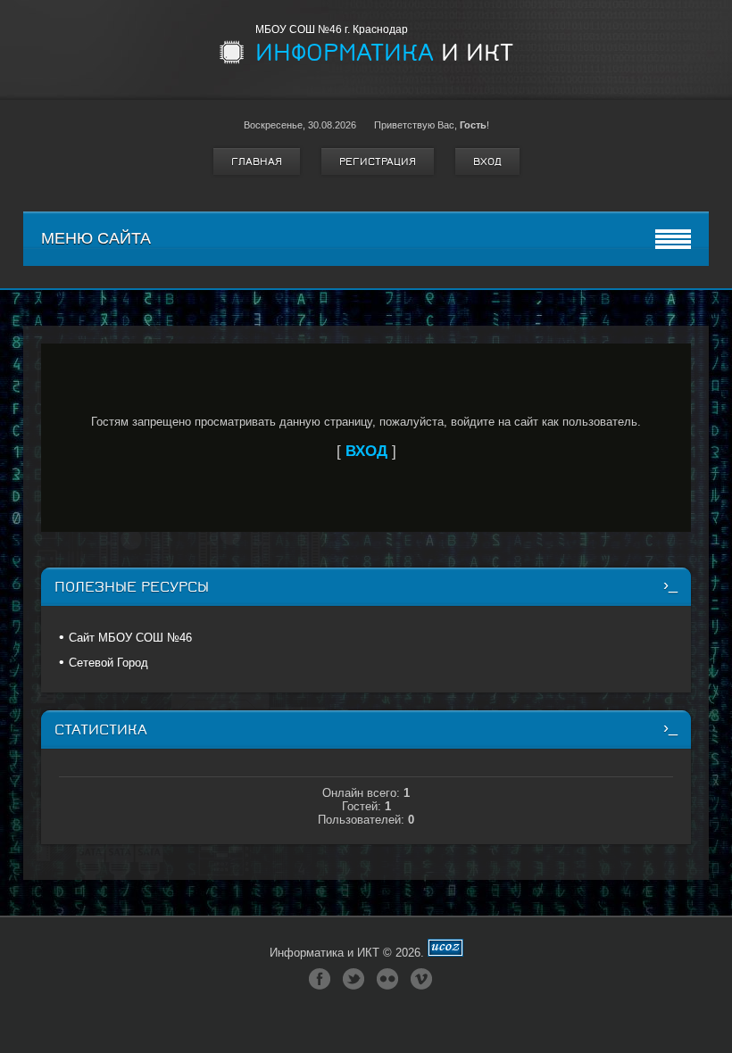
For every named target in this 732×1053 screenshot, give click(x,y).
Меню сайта (96, 238)
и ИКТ (384, 52)
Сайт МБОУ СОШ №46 (130, 637)
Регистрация (377, 161)
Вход (487, 161)
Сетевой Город (108, 662)
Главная (256, 161)
